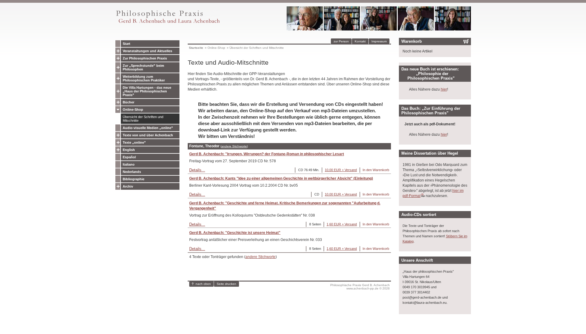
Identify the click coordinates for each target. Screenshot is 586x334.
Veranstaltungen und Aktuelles (147, 51)
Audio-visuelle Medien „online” (148, 128)
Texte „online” (134, 142)
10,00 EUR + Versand (341, 170)
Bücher (128, 102)
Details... (197, 170)
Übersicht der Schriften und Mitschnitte (143, 118)
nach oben (203, 284)
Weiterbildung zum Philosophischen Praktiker (144, 78)
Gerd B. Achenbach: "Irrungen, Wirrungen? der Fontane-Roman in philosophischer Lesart (266, 154)
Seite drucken (226, 284)
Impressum (379, 41)
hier (444, 89)
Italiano (129, 164)
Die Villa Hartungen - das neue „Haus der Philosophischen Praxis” (147, 91)
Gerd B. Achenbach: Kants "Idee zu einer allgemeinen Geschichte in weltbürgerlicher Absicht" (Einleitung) (281, 178)
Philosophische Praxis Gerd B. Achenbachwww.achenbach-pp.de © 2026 (360, 286)
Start (126, 43)
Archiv (128, 186)
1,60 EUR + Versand (342, 224)
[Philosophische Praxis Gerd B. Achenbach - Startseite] (167, 23)
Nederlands (132, 172)
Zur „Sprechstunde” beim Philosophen (143, 67)
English (129, 150)
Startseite (196, 47)
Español (129, 157)
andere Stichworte (234, 146)
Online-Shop (133, 109)
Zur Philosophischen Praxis (145, 58)
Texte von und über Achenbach (148, 135)
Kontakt (360, 41)
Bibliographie (133, 179)
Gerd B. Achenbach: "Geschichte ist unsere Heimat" (234, 233)
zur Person (341, 41)
